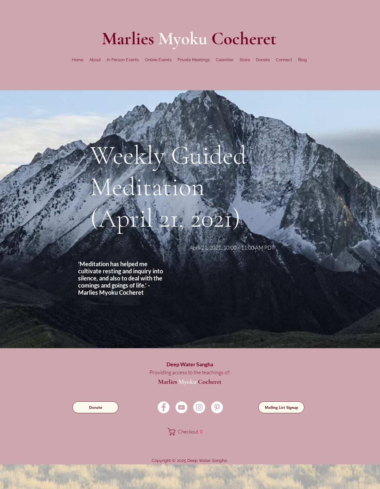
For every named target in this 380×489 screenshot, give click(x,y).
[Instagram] (199, 407)
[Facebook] (164, 407)
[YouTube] (181, 407)
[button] (95, 59)
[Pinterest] (217, 407)
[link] (189, 432)
